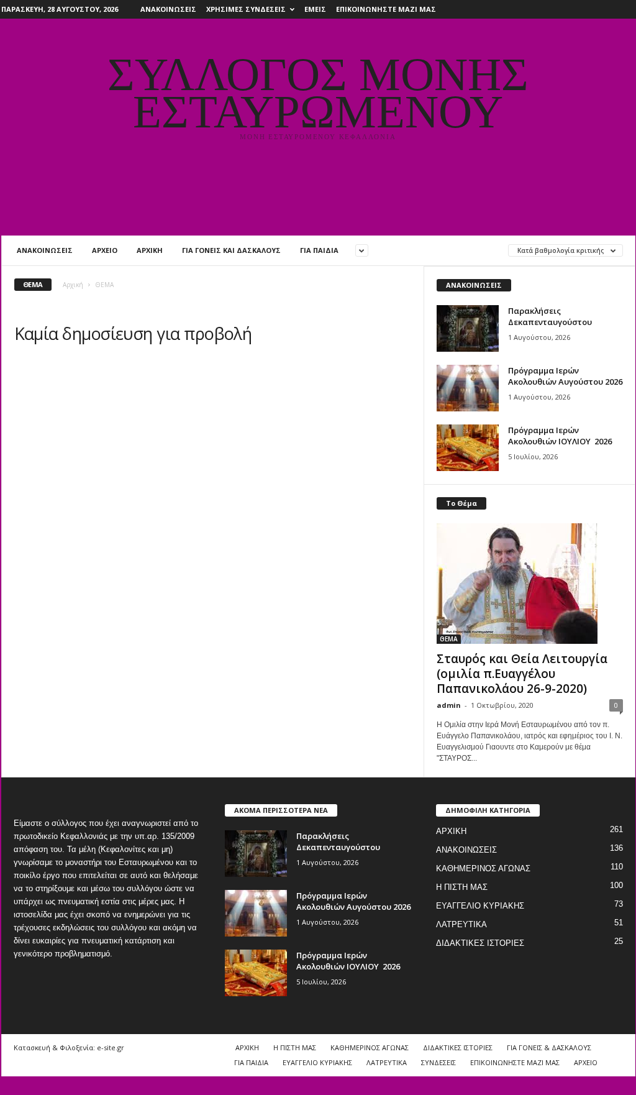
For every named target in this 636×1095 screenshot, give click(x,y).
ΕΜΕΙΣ (315, 9)
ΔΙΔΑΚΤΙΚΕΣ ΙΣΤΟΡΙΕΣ (480, 943)
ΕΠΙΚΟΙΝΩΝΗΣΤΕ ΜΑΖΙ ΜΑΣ (386, 9)
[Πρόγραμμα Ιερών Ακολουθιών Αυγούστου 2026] (468, 388)
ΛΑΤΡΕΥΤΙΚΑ (461, 924)
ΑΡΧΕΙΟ (104, 250)
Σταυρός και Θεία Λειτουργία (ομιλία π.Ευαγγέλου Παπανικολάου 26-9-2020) (522, 674)
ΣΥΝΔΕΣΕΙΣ (438, 1062)
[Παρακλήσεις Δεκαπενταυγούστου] (468, 328)
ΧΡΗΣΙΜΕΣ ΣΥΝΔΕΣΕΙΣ (246, 9)
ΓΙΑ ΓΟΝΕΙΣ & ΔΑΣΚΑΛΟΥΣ (549, 1047)
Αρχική (73, 284)
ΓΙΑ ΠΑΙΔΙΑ (319, 250)
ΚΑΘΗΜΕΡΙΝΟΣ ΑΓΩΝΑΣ (483, 868)
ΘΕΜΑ (449, 639)
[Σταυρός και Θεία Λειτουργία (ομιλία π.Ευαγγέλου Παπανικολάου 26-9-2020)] (530, 583)
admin (449, 705)
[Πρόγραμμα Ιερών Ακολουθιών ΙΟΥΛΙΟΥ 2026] (468, 447)
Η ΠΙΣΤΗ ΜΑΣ (462, 887)
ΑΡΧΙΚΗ (150, 250)
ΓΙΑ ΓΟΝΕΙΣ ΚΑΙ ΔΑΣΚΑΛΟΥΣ (231, 250)
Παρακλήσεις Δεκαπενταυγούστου (550, 316)
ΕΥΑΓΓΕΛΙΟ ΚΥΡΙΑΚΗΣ (480, 905)
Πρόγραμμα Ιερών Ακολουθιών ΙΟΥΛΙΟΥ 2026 (560, 435)
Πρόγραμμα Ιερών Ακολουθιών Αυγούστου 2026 (565, 376)
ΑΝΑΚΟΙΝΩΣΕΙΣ (168, 9)
